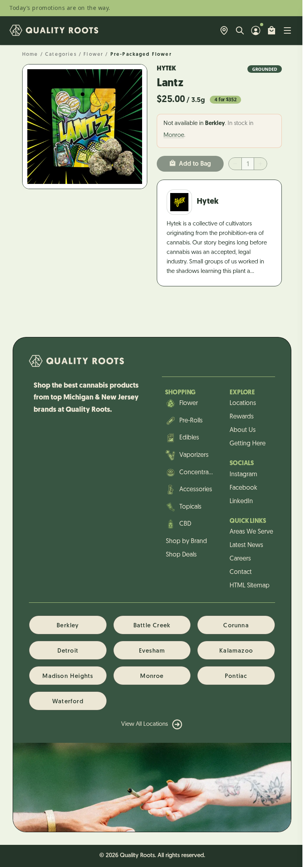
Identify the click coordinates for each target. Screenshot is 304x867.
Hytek (166, 69)
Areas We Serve (251, 532)
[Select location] (224, 30)
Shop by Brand (186, 541)
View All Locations (144, 724)
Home (30, 54)
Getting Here (248, 444)
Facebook (243, 488)
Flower (93, 54)
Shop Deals (181, 555)
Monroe (173, 135)
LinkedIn (241, 501)
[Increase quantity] (260, 163)
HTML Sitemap (250, 586)
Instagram (243, 474)
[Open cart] (271, 30)
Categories (61, 54)
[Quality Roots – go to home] (54, 30)
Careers (240, 559)
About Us (243, 430)
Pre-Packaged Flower (141, 54)
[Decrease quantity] (235, 163)
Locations (243, 403)
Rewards (242, 417)
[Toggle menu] (287, 30)
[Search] (240, 30)
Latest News (246, 545)
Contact (241, 572)
